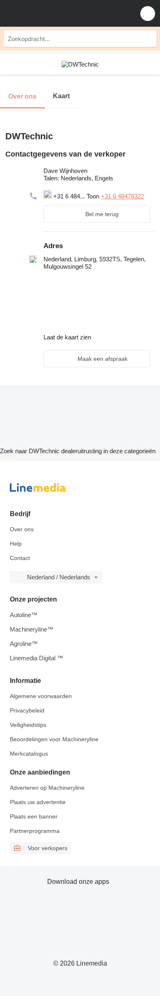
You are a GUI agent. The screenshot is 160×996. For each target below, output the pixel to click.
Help (16, 543)
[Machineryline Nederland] (57, 13)
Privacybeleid (27, 710)
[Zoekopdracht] (148, 38)
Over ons (22, 529)
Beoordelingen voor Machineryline (54, 739)
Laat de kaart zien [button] (67, 337)
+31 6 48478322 (122, 196)
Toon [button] (94, 196)
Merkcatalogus (29, 753)
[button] (147, 13)
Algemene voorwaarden (41, 696)
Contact (20, 558)
